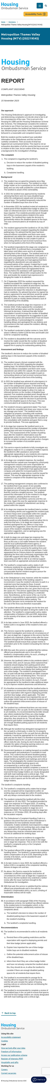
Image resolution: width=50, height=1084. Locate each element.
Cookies (4, 1041)
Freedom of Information (11, 1052)
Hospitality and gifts (9, 1062)
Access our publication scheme (14, 1055)
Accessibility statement (11, 1037)
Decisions (12, 22)
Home (3, 22)
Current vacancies (8, 1073)
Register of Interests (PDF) (12, 1059)
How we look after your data (13, 1048)
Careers (4, 1069)
